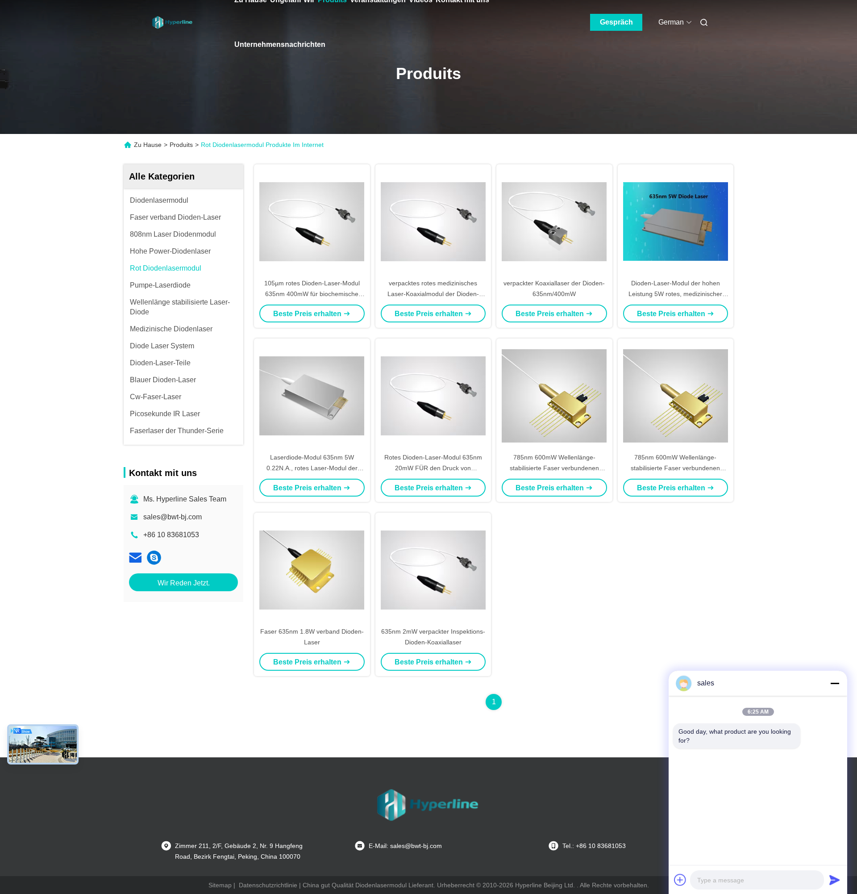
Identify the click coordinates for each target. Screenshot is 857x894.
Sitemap (220, 885)
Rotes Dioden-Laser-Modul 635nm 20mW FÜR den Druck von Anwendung (433, 468)
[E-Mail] (135, 557)
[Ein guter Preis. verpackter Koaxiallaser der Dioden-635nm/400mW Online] (554, 221)
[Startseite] (172, 22)
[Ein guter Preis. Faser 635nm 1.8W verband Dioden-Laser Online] (312, 569)
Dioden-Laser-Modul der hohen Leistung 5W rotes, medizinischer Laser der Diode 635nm (675, 294)
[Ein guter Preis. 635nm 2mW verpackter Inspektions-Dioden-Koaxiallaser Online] (433, 569)
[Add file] (680, 880)
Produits (181, 144)
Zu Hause (148, 144)
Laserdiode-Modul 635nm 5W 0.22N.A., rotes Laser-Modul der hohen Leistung (312, 468)
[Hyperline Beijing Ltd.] (154, 557)
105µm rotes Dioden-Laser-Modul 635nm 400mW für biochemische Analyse (312, 294)
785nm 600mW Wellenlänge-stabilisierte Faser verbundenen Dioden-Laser (554, 468)
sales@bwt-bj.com (172, 517)
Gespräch (616, 22)
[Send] (835, 880)
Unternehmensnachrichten (279, 44)
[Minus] (834, 683)
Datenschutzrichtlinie (268, 885)
